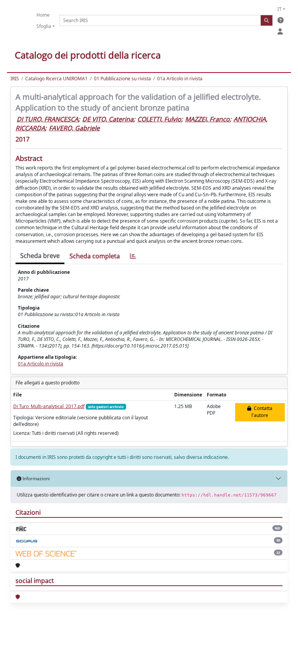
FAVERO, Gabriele (74, 128)
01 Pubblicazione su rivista (122, 78)
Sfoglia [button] (43, 26)
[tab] (133, 256)
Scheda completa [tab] (94, 256)
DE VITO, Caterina (107, 119)
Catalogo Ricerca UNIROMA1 (56, 78)
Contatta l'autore (261, 412)
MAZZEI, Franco (207, 119)
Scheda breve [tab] (40, 255)
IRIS (14, 78)
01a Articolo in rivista (180, 78)
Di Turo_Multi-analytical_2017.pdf (49, 406)
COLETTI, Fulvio (159, 119)
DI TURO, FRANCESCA (47, 119)
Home (43, 15)
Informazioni (35, 478)
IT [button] (279, 9)
